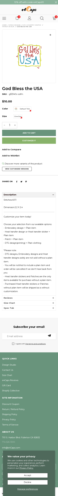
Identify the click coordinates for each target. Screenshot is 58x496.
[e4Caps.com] (29, 9)
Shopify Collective (11, 390)
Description (10, 194)
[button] (4, 125)
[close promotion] (56, 2)
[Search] (42, 18)
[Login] (29, 18)
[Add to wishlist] (29, 155)
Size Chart (9, 303)
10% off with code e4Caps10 (29, 2)
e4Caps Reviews (10, 380)
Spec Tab (9, 308)
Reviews (8, 298)
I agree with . (30, 344)
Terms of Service (10, 424)
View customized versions (17, 169)
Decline (27, 482)
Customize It (29, 141)
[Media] (50, 35)
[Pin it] (26, 182)
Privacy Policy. (26, 468)
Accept (27, 475)
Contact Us (7, 370)
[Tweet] (21, 182)
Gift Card (6, 385)
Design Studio (9, 365)
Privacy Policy (9, 419)
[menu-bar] (4, 18)
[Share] (17, 182)
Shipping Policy (9, 414)
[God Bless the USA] (29, 56)
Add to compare (29, 150)
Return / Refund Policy (13, 409)
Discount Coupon (10, 404)
